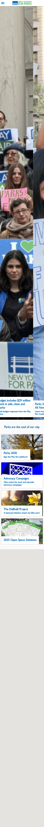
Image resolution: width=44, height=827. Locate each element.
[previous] (4, 213)
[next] (40, 213)
